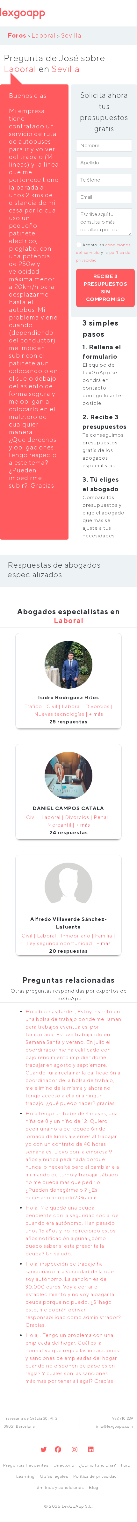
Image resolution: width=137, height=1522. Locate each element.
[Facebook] (58, 1449)
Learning (25, 1476)
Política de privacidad (95, 1476)
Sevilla (71, 35)
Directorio (64, 1465)
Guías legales (54, 1476)
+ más (96, 714)
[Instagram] (75, 1449)
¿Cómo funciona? (97, 1465)
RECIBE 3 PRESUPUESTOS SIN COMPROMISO (105, 287)
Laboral (44, 35)
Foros (17, 35)
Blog (93, 1487)
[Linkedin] (91, 1449)
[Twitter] (43, 1449)
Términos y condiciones (59, 1487)
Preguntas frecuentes (25, 1465)
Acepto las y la (103, 252)
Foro (125, 1465)
